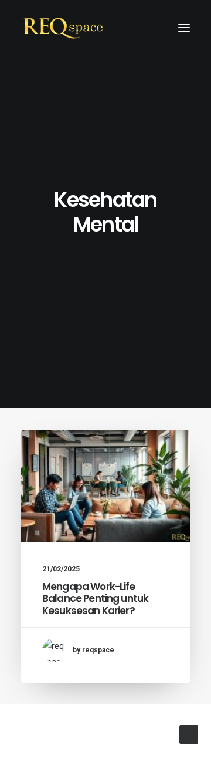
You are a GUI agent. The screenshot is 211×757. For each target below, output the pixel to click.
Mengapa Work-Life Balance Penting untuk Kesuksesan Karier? (95, 599)
